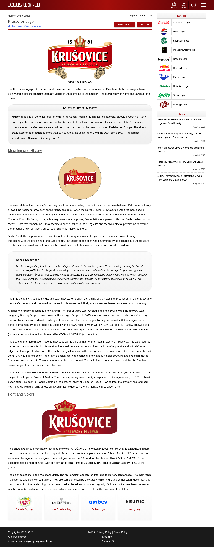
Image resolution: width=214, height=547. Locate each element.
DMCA (91, 532)
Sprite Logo (179, 95)
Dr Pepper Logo (181, 104)
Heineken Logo (180, 86)
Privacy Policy (104, 532)
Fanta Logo (179, 77)
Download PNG (125, 24)
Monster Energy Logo (184, 49)
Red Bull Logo (180, 68)
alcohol (11, 26)
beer (19, 26)
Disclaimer (107, 537)
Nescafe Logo (180, 59)
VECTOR (144, 24)
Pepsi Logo (179, 31)
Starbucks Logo (181, 40)
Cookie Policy (120, 532)
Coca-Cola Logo (181, 22)
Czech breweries (33, 26)
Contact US (108, 541)
